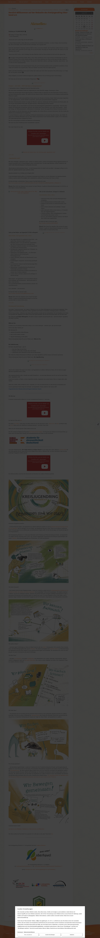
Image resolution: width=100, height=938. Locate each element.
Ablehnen (72, 934)
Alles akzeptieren (28, 934)
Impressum (20, 932)
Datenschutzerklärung (29, 932)
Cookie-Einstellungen (50, 934)
